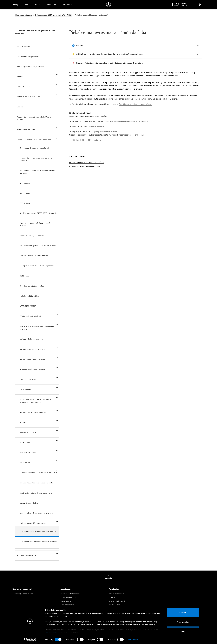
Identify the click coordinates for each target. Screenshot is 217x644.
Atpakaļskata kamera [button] (28, 452)
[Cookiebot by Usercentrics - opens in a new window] (30, 639)
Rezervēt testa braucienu (70, 594)
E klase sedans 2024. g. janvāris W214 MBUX (53, 15)
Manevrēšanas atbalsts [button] (29, 503)
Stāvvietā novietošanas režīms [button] (32, 286)
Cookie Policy (51, 632)
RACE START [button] (25, 442)
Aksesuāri (112, 597)
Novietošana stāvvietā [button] (26, 130)
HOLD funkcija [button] (25, 276)
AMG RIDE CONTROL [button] (28, 432)
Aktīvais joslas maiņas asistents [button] (32, 349)
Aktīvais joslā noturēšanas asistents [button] (34, 412)
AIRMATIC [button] (24, 422)
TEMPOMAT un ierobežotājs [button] (31, 316)
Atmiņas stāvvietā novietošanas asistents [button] (36, 513)
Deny (183, 632)
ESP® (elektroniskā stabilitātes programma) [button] (37, 266)
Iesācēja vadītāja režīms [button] (29, 296)
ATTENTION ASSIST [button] (28, 306)
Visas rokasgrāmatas (23, 15)
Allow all (182, 612)
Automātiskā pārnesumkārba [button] (28, 97)
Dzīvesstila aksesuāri (116, 601)
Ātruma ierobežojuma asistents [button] (32, 369)
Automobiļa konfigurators (22, 594)
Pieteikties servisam (116, 594)
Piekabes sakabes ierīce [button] (26, 555)
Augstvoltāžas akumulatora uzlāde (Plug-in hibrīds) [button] (34, 118)
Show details (133, 639)
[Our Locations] (199, 4)
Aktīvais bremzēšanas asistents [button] (32, 359)
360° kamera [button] (25, 462)
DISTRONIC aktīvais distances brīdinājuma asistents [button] (37, 327)
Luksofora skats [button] (26, 389)
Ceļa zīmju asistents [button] (28, 379)
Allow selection (183, 622)
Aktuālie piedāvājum (68, 597)
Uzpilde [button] (20, 107)
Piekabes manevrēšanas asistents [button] (33, 523)
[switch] (80, 639)
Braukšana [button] (21, 76)
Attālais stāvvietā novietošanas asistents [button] (36, 493)
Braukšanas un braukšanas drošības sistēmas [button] (35, 140)
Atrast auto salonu (67, 601)
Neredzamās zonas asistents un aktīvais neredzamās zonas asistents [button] (36, 400)
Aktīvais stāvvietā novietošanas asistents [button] (36, 483)
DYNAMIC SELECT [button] (24, 86)
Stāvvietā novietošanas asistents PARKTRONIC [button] (38, 473)
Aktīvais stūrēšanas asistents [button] (31, 339)
